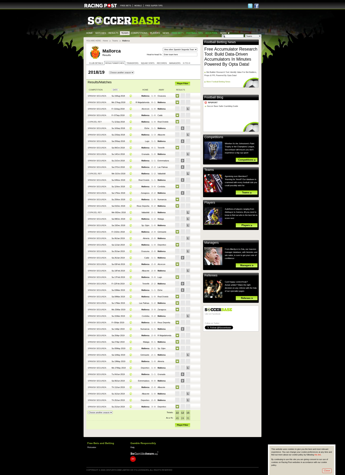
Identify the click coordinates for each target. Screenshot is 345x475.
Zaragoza (145, 193)
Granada (145, 154)
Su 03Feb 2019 (118, 264)
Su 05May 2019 (118, 348)
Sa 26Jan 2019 (118, 258)
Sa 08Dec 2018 (118, 219)
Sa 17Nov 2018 (118, 193)
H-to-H (186, 63)
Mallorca (145, 96)
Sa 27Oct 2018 (118, 167)
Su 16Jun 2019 (118, 394)
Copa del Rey (95, 122)
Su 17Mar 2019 (118, 303)
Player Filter (182, 83)
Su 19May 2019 (118, 361)
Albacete (161, 135)
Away (161, 90)
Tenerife (161, 148)
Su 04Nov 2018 (118, 180)
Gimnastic (162, 232)
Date (115, 90)
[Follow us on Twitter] (250, 6)
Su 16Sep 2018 (118, 128)
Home (89, 33)
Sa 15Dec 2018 (118, 225)
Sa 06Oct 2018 (118, 148)
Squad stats (147, 63)
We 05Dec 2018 (119, 212)
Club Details (96, 63)
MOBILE (138, 5)
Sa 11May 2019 (118, 355)
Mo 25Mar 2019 (118, 309)
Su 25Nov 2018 (118, 199)
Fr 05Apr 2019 (118, 322)
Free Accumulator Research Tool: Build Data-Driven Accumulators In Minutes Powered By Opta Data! (230, 57)
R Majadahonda (142, 102)
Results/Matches (114, 63)
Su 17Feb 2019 (118, 277)
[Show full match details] (131, 96)
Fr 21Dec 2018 (118, 232)
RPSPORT (213, 102)
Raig (132, 447)
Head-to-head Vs (154, 54)
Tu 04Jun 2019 (118, 374)
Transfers (132, 63)
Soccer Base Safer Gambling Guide (222, 106)
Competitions (139, 33)
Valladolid (161, 173)
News (166, 33)
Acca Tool (211, 33)
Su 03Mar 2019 (118, 290)
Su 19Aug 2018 (118, 96)
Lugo (147, 141)
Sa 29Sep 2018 (118, 141)
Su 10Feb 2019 (118, 271)
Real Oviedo (163, 122)
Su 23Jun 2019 (118, 407)
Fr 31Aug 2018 (118, 109)
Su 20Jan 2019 (118, 251)
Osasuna (162, 96)
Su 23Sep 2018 (118, 135)
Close (327, 470)
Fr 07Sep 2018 (118, 115)
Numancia (162, 199)
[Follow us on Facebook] (256, 6)
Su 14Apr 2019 (118, 329)
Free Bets (178, 33)
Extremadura (163, 161)
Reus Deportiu (143, 206)
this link (317, 455)
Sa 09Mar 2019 (118, 297)
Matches (100, 33)
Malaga (161, 219)
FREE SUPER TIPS (153, 5)
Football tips (194, 33)
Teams (124, 33)
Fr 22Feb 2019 (118, 284)
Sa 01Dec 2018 (118, 206)
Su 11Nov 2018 (118, 186)
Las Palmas (163, 167)
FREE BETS (125, 5)
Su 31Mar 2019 (118, 316)
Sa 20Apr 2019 (118, 335)
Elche (146, 128)
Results (113, 33)
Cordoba (161, 186)
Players (155, 33)
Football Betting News (220, 42)
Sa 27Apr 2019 (118, 342)
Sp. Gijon (145, 225)
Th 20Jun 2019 (118, 400)
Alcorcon (145, 109)
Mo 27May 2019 (119, 368)
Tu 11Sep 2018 (118, 122)
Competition (96, 90)
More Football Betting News (218, 82)
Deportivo (162, 245)
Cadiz (160, 115)
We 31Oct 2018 (118, 173)
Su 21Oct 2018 (118, 161)
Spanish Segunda (97, 96)
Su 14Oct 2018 (118, 154)
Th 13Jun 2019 (118, 387)
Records (162, 63)
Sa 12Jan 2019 (118, 245)
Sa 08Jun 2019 (118, 381)
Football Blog (213, 97)
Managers (174, 63)
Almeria (146, 238)
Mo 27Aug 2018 (118, 102)
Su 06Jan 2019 (118, 238)
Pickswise (91, 447)
